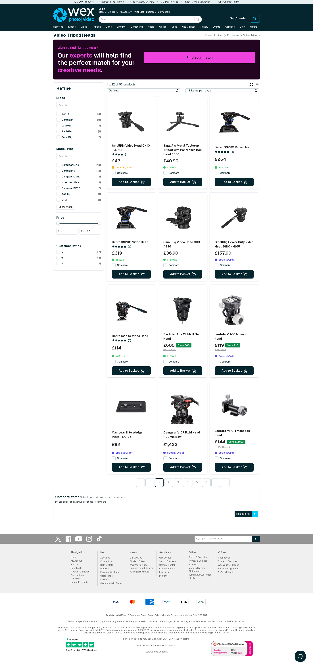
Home (208, 35)
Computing (137, 26)
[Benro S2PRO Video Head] (131, 311)
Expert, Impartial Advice (197, 2)
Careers (104, 579)
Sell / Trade (188, 26)
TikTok (99, 539)
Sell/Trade (238, 18)
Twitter (58, 539)
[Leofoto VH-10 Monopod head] (234, 310)
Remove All (243, 513)
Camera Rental (167, 565)
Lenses (72, 26)
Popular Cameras (80, 571)
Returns (104, 568)
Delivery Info (106, 565)
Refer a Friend (225, 572)
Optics (162, 26)
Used (174, 26)
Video (84, 26)
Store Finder (107, 576)
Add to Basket (129, 182)
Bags (109, 26)
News (133, 552)
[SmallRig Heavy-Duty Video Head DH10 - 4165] (234, 218)
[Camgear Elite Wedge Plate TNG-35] (131, 408)
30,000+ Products (84, 2)
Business (151, 12)
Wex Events (165, 558)
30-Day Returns (169, 2)
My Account (126, 12)
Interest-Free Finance (112, 2)
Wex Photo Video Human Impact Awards (141, 566)
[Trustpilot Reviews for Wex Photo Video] (81, 645)
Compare (122, 172)
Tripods (96, 26)
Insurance (164, 572)
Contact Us (164, 12)
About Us (105, 558)
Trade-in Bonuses (227, 561)
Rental (204, 26)
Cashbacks (224, 558)
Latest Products (79, 582)
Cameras (58, 26)
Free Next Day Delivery (142, 2)
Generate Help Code (111, 583)
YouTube (78, 539)
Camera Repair (167, 568)
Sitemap (193, 564)
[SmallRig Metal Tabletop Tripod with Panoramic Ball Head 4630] (182, 121)
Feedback (76, 568)
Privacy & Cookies (198, 561)
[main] (156, 278)
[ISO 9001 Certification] (232, 649)
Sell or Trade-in (167, 561)
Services (230, 26)
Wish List (139, 12)
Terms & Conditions (199, 557)
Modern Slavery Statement (197, 569)
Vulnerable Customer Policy (200, 576)
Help (103, 552)
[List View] (256, 85)
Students (113, 12)
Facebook (68, 539)
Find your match (200, 57)
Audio (151, 26)
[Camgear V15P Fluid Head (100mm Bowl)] (182, 408)
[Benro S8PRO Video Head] (131, 218)
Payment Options (109, 572)
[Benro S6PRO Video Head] (234, 122)
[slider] (58, 223)
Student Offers (137, 561)
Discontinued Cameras (78, 577)
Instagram (89, 539)
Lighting (121, 26)
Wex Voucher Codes (228, 565)
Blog (242, 26)
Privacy (178, 639)
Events (216, 26)
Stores (102, 12)
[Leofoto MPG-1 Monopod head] (234, 406)
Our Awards (136, 558)
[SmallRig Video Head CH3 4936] (182, 218)
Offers (253, 26)
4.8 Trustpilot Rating (228, 2)
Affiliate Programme (228, 568)
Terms (186, 639)
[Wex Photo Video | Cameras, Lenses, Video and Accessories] (73, 15)
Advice (74, 564)
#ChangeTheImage (139, 571)
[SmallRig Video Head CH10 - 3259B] (131, 121)
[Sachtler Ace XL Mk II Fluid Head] (182, 310)
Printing (163, 576)
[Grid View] (251, 85)
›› (225, 482)
